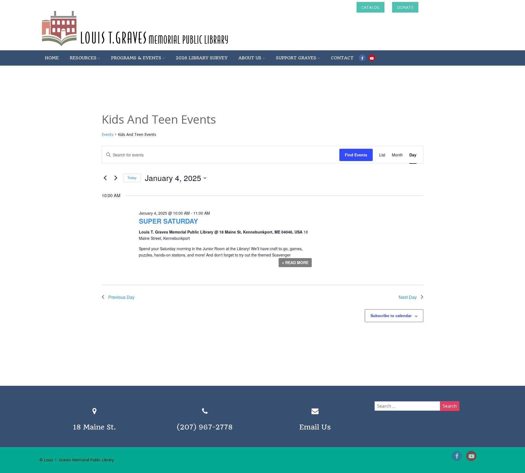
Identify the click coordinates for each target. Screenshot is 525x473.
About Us (249, 57)
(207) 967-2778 (205, 427)
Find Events (356, 154)
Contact (342, 57)
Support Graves (296, 57)
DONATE (405, 7)
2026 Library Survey (202, 57)
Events (107, 134)
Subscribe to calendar (391, 315)
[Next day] (115, 178)
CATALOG (370, 7)
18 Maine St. (94, 427)
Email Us (315, 427)
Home (52, 57)
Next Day (408, 297)
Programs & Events (136, 57)
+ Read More (295, 262)
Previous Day (121, 297)
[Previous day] (105, 178)
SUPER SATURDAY (168, 221)
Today (131, 177)
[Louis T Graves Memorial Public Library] (149, 47)
